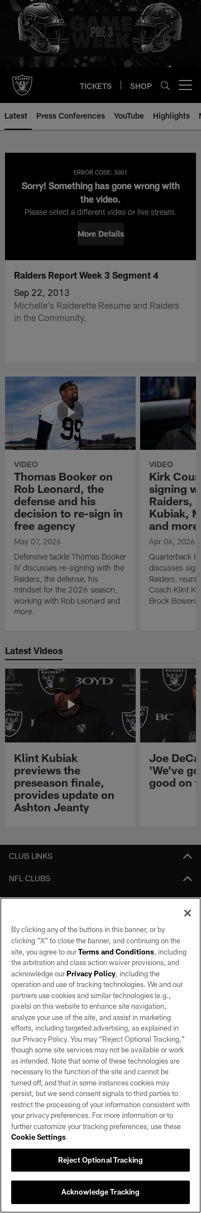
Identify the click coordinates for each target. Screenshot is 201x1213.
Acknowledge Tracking (100, 1191)
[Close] (187, 913)
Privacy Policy (91, 973)
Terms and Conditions (116, 951)
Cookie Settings (38, 1136)
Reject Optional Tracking (100, 1159)
